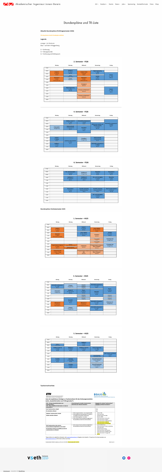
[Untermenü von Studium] (106, 4)
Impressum (6, 471)
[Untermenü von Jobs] (125, 4)
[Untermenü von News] (119, 4)
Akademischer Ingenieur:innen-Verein (38, 4)
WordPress (22, 471)
